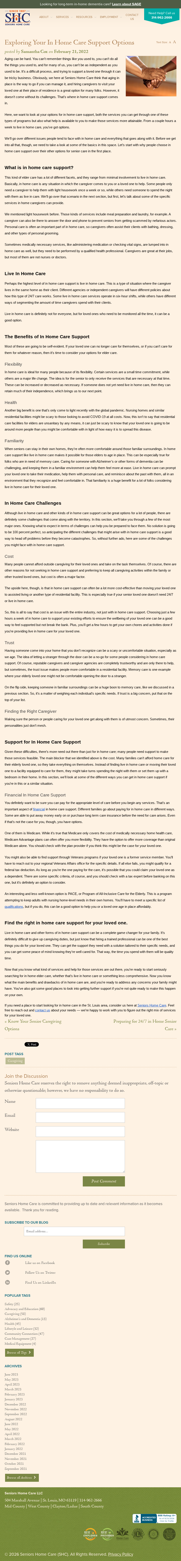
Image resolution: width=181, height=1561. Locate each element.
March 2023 (13, 1389)
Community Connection (21, 1334)
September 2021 (16, 1469)
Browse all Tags (17, 1352)
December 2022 (15, 1404)
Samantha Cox (34, 52)
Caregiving (15, 1061)
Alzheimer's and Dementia (22, 1319)
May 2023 (12, 1379)
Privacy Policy (120, 1554)
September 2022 (16, 1414)
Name (10, 1102)
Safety (9, 1304)
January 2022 (14, 1449)
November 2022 (16, 1409)
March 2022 (13, 1439)
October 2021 (14, 1464)
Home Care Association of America (122, 1534)
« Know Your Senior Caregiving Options (33, 1025)
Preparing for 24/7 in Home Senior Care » (145, 1025)
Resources (84, 17)
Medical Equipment (18, 1344)
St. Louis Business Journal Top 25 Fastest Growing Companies (169, 1534)
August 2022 (13, 1419)
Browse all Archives (20, 1478)
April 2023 (12, 1384)
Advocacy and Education (21, 1309)
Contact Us (132, 17)
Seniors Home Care (18, 17)
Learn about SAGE (126, 4)
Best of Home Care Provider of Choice (107, 1534)
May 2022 (12, 1429)
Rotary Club (153, 1534)
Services (62, 17)
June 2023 (11, 1374)
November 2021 (16, 1459)
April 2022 (12, 1434)
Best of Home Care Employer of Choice (91, 1534)
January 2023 (14, 1399)
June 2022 (11, 1424)
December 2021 (15, 1454)
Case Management (17, 1339)
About (44, 17)
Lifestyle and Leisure (18, 1329)
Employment (109, 17)
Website (12, 1130)
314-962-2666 (161, 17)
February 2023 (15, 1394)
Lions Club (138, 1534)
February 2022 (15, 1444)
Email (10, 1116)
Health (9, 1324)
